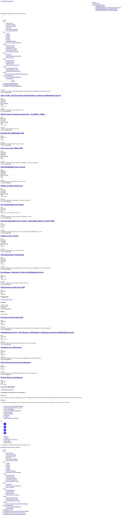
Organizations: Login (100, 6)
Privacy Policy (7, 441)
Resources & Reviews (8, 75)
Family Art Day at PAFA (9, 236)
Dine (4, 53)
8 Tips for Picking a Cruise (12, 69)
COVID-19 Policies (8, 412)
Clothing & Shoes (10, 62)
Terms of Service (8, 442)
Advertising (6, 415)
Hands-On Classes (10, 45)
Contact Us (6, 416)
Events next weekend (11, 26)
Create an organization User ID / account (13, 407)
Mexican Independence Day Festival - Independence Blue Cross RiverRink (28, 221)
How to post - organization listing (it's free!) (13, 406)
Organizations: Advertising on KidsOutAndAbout (107, 10)
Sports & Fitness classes (11, 50)
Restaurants (8, 54)
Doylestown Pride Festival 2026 (12, 317)
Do (4, 21)
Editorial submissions (8, 413)
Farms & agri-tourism (11, 41)
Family (4, 72)
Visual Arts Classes (10, 47)
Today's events (9, 23)
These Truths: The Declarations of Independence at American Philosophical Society (31, 95)
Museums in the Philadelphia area (10, 83)
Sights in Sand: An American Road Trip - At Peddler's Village (23, 114)
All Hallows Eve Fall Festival (11, 347)
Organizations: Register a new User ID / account (106, 8)
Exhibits (8, 38)
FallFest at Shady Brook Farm (12, 186)
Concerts (8, 35)
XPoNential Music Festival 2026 (12, 255)
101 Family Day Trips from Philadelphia (12, 86)
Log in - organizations (9, 409)
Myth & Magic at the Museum (12, 377)
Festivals (8, 36)
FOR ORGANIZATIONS (99, 5)
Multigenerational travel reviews (13, 71)
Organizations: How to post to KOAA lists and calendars (108, 7)
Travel (4, 66)
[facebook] (4, 423)
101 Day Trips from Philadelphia (13, 77)
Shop (4, 59)
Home (94, 2)
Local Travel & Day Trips (12, 68)
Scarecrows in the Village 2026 (12, 148)
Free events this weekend (11, 29)
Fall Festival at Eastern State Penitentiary (16, 362)
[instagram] (4, 432)
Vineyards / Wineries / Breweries (13, 42)
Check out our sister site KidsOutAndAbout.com (17, 74)
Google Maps (8, 92)
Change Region (96, 3)
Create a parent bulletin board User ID (12, 410)
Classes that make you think (12, 51)
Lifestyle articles (9, 78)
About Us (6, 436)
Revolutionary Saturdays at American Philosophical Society (22, 272)
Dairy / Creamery (10, 57)
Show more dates (4, 103)
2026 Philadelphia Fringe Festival (13, 167)
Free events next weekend (12, 30)
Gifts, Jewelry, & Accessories (12, 65)
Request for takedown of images (11, 418)
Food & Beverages (10, 60)
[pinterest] (4, 430)
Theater (8, 33)
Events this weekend (10, 24)
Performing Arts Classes (11, 48)
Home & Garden (10, 63)
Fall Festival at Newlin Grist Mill (13, 287)
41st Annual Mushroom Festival (12, 204)
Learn (4, 44)
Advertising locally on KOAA (11, 439)
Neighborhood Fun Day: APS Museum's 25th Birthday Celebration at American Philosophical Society (37, 332)
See (4, 32)
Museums (8, 39)
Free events (8, 27)
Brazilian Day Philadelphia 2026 (12, 133)
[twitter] (4, 426)
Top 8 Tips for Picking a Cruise (10, 84)
